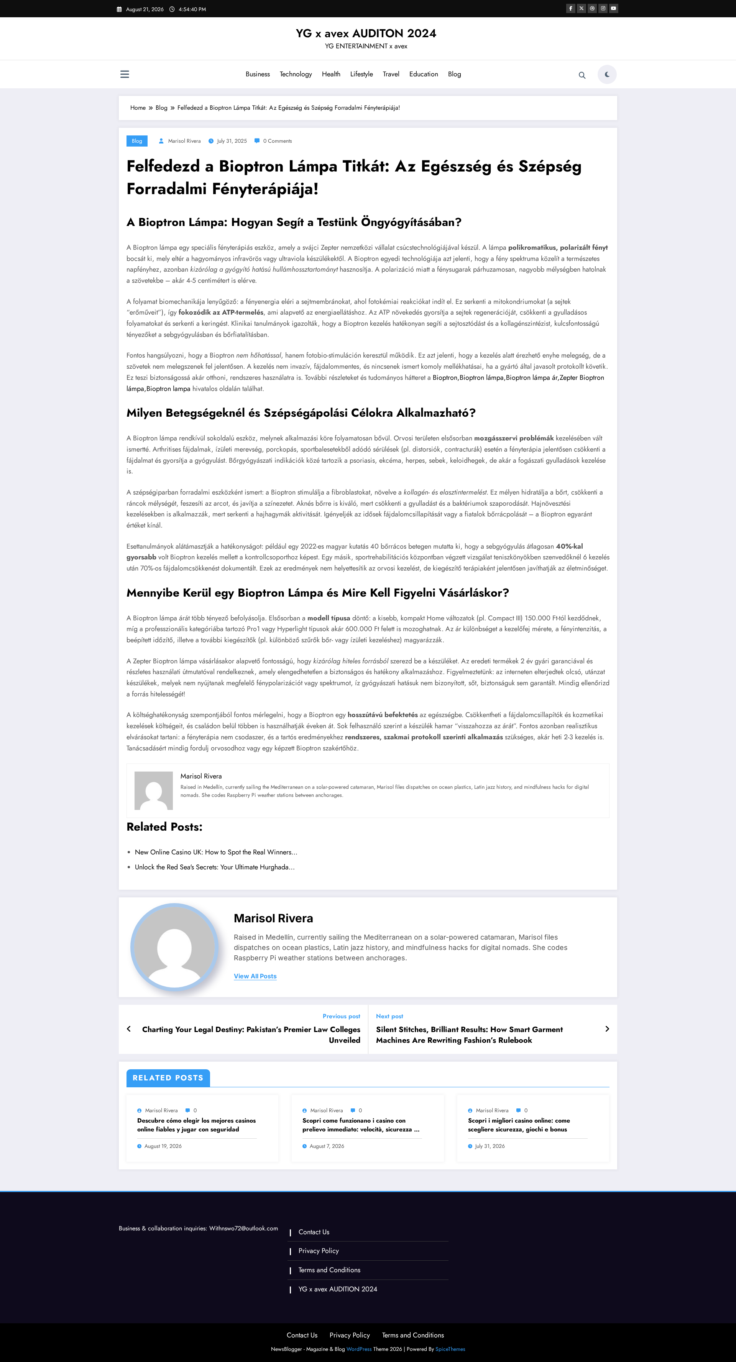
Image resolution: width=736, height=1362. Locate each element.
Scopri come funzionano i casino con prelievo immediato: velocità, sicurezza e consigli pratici (359, 1125)
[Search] (582, 75)
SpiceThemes (450, 1349)
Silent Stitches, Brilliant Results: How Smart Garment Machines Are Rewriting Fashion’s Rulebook (469, 1035)
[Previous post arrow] (129, 1029)
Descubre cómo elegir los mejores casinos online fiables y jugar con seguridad (196, 1124)
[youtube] (613, 8)
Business (258, 74)
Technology (296, 74)
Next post (389, 1016)
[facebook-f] (570, 8)
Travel (391, 74)
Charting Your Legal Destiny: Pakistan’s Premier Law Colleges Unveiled (251, 1035)
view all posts (255, 976)
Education (423, 74)
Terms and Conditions (329, 1270)
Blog (454, 74)
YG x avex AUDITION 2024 (338, 1289)
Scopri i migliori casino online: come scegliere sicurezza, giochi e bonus (519, 1124)
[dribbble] (592, 8)
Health (331, 74)
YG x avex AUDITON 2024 (366, 33)
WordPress (359, 1349)
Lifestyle (361, 74)
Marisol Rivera (184, 141)
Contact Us (314, 1232)
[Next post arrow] (607, 1029)
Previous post (341, 1016)
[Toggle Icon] (124, 75)
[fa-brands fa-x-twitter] (581, 8)
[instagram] (603, 8)
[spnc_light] (607, 74)
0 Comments (277, 141)
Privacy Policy (319, 1251)
